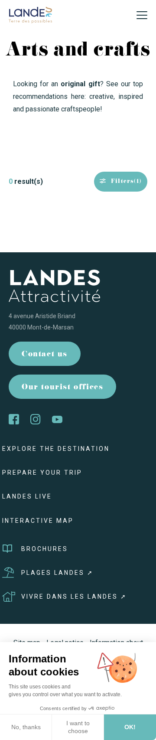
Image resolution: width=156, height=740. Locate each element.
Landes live (27, 496)
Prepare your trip (42, 472)
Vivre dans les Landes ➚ (74, 596)
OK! (130, 727)
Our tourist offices (62, 388)
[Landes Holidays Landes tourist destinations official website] (30, 14)
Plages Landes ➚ (57, 572)
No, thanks (26, 727)
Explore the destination (56, 448)
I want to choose (78, 727)
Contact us (45, 355)
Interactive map (38, 520)
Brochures (44, 548)
